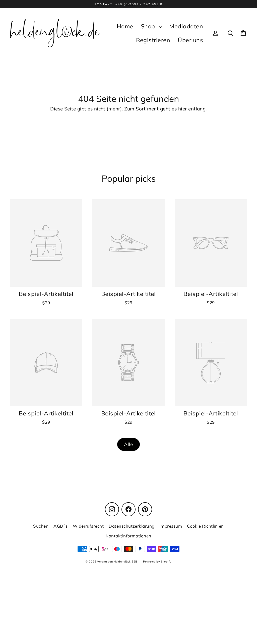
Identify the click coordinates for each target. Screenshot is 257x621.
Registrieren (153, 40)
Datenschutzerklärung (132, 526)
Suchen (40, 526)
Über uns (190, 40)
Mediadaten (186, 26)
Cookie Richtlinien (205, 526)
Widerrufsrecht (88, 526)
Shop (149, 26)
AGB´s (60, 526)
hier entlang (192, 109)
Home (125, 26)
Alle (128, 444)
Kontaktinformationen (128, 535)
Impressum (171, 526)
